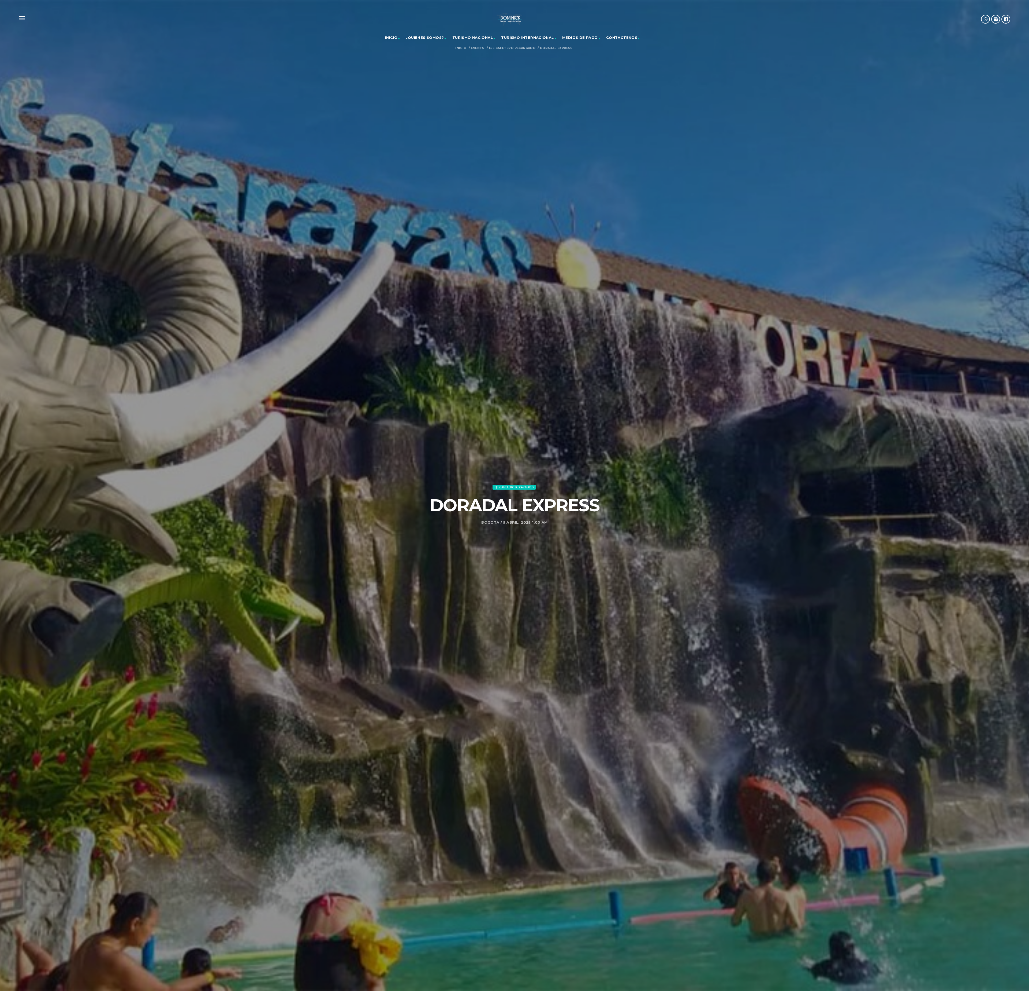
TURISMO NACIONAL (472, 37)
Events (477, 48)
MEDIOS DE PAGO (580, 37)
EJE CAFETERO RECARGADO (512, 48)
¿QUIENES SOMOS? (425, 37)
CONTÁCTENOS (621, 37)
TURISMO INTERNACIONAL (527, 37)
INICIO (391, 37)
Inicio (460, 48)
